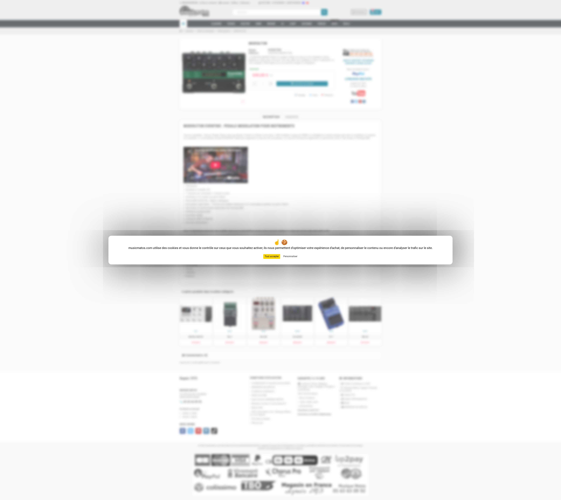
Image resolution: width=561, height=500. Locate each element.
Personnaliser (290, 256)
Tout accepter (272, 256)
